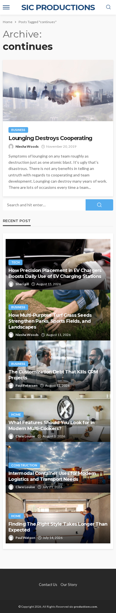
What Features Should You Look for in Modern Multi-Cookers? (51, 425)
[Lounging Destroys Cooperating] (58, 90)
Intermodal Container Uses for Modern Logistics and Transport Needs (52, 476)
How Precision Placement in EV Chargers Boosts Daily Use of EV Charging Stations (55, 273)
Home (16, 414)
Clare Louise (25, 436)
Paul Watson (25, 537)
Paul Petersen (26, 385)
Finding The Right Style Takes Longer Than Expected (57, 527)
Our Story (69, 584)
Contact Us (48, 584)
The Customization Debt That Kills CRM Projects (53, 374)
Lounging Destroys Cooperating (50, 138)
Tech (15, 262)
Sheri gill (22, 284)
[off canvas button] (6, 7)
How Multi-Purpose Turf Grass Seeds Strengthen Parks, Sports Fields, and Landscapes (50, 321)
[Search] (108, 7)
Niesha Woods (27, 146)
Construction (24, 465)
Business (18, 130)
